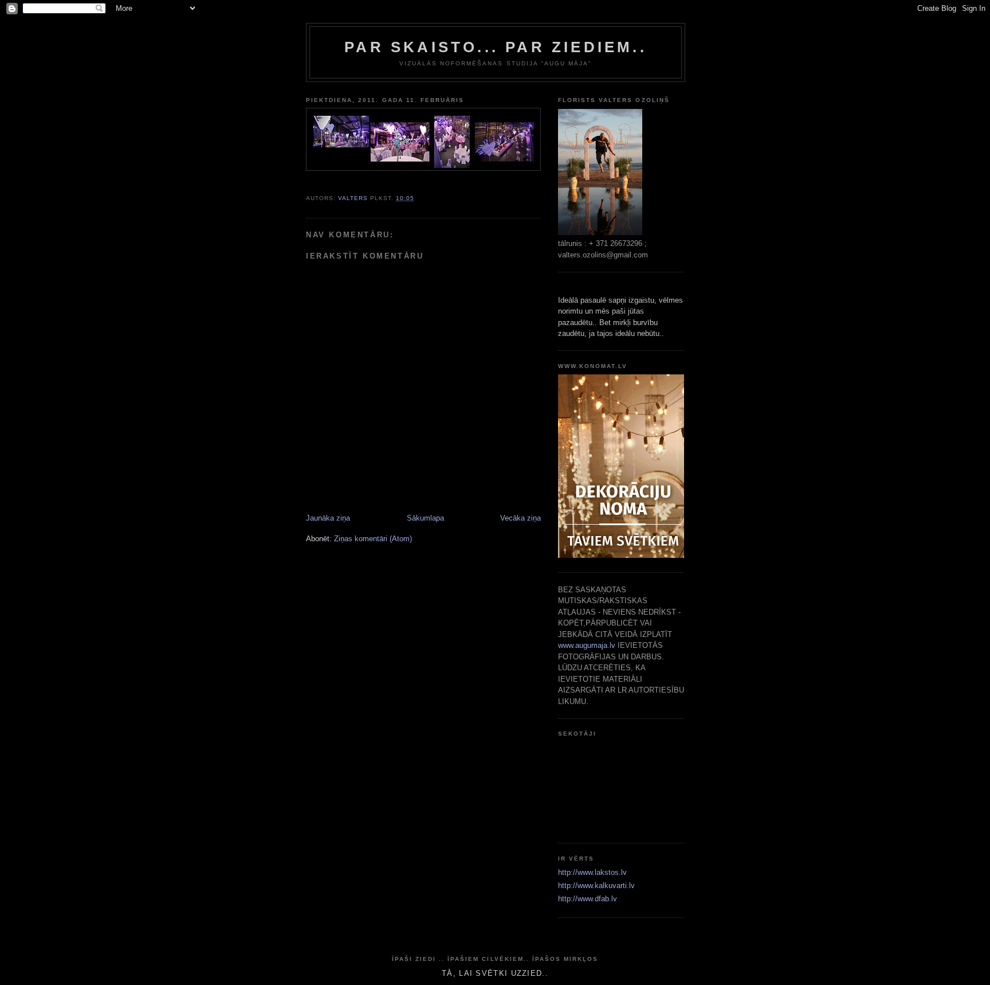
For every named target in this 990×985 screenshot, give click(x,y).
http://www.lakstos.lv (592, 872)
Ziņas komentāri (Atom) (373, 538)
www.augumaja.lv (586, 645)
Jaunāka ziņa (328, 518)
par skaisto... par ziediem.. (495, 47)
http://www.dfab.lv (587, 898)
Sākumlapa (425, 518)
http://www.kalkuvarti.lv (596, 885)
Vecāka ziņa (520, 518)
